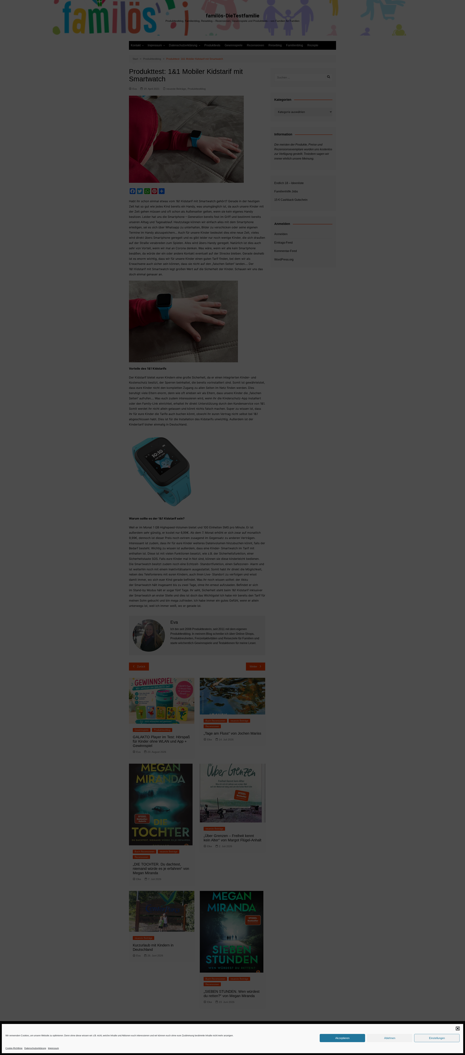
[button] (458, 1028)
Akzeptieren (342, 1038)
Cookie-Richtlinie (14, 1048)
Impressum (53, 1048)
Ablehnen (389, 1038)
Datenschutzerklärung (35, 1048)
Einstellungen (437, 1038)
